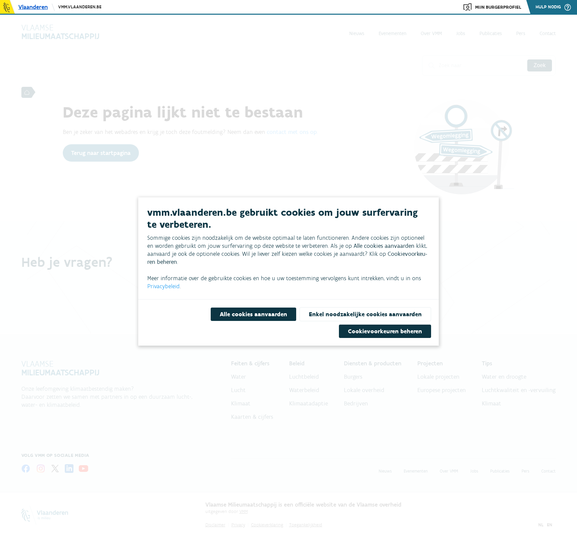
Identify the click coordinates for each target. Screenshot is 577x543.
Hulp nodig (548, 7)
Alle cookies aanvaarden (253, 314)
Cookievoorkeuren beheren (385, 331)
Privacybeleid (163, 286)
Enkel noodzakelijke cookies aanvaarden (365, 314)
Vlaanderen (33, 7)
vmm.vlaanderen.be (80, 7)
